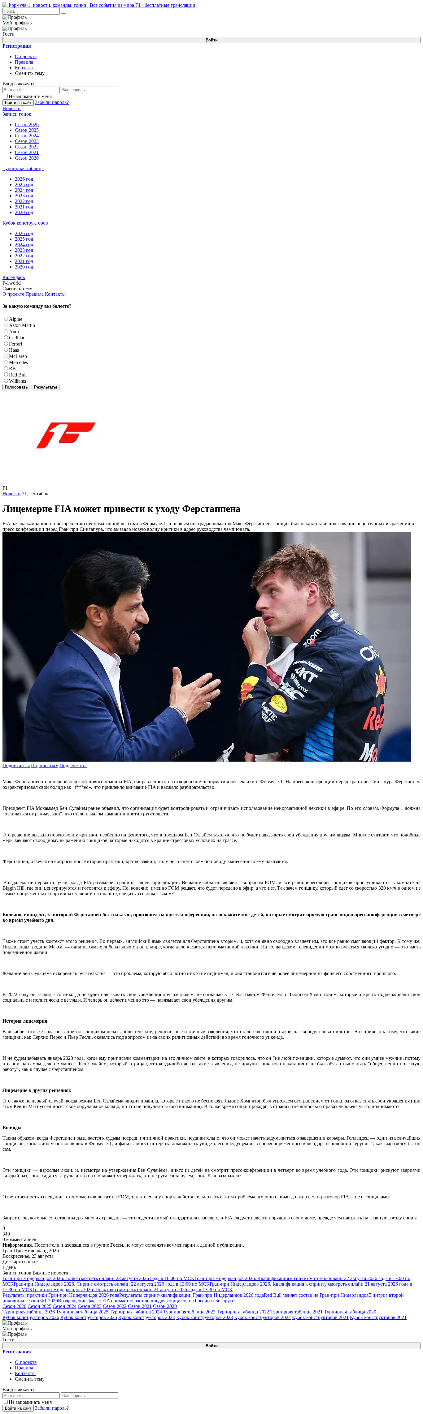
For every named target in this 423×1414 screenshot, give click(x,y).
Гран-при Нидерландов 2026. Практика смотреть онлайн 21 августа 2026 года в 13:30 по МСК (133, 1289)
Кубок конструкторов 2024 (146, 1317)
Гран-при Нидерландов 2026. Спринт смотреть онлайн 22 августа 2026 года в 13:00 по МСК (112, 1284)
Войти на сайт (18, 102)
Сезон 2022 (115, 1306)
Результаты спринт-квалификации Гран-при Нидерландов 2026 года (191, 1295)
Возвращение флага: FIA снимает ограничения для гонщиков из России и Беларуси (146, 1300)
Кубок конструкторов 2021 (320, 1317)
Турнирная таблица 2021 (296, 1311)
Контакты (25, 67)
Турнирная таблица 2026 (28, 1311)
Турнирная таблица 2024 (136, 1311)
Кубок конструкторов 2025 (88, 1317)
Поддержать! (73, 765)
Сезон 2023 (90, 1306)
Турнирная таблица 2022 (243, 1311)
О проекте (26, 56)
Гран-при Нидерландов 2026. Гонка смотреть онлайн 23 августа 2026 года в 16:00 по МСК (98, 1278)
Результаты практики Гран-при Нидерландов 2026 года (60, 1295)
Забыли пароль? (52, 102)
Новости (11, 493)
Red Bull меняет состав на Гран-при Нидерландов (316, 1295)
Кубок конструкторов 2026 (30, 1317)
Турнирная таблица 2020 (350, 1311)
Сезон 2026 (14, 1306)
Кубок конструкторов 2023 (204, 1317)
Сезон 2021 (140, 1306)
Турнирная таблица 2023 (189, 1311)
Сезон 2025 (39, 1306)
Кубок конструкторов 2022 (262, 1317)
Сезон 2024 (64, 1306)
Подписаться (16, 765)
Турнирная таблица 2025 (82, 1311)
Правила (24, 62)
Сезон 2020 (165, 1306)
